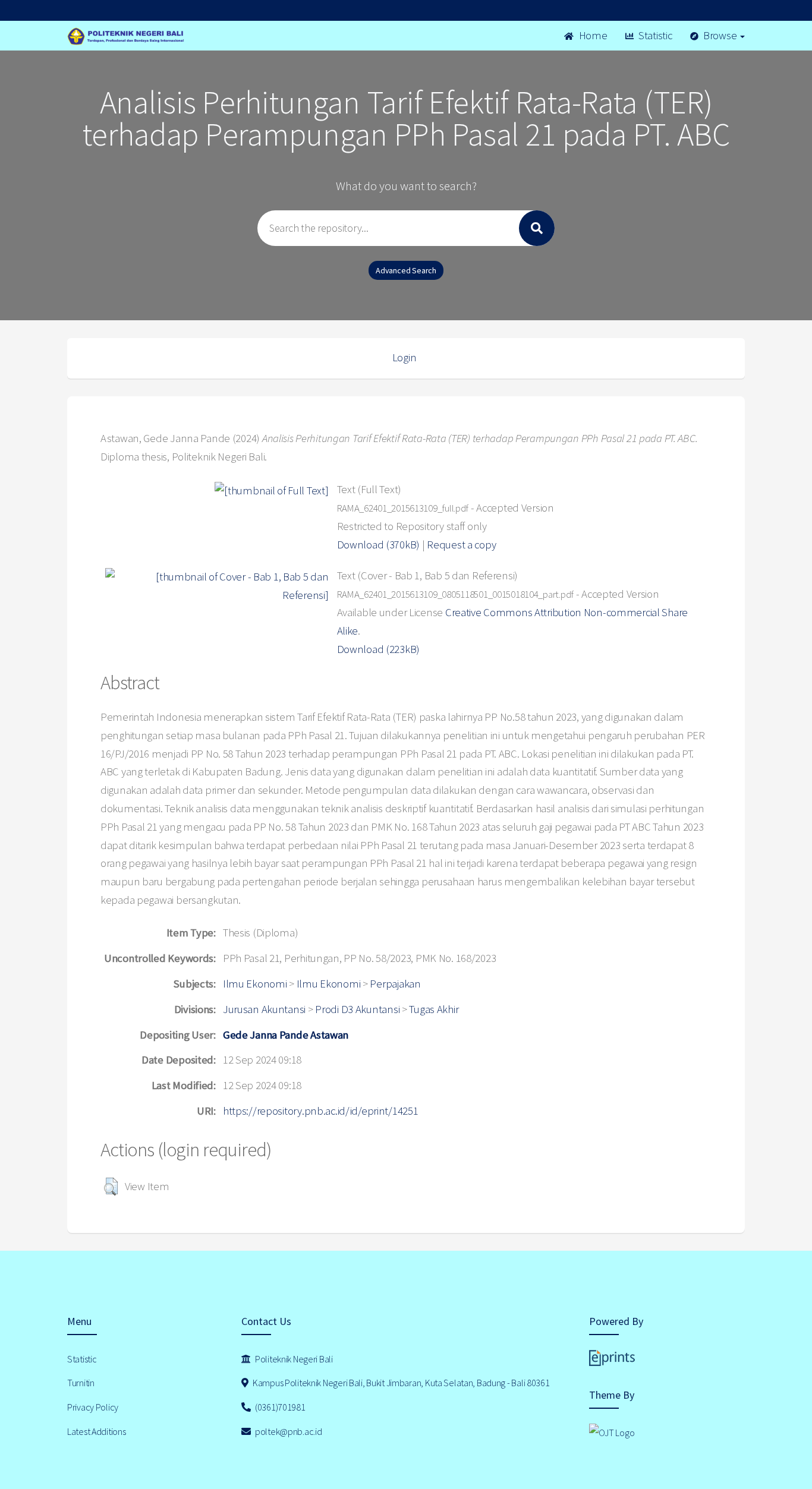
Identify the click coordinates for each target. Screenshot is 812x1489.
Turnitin (81, 1383)
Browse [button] (720, 35)
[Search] (537, 228)
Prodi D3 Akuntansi (357, 1009)
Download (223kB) (378, 649)
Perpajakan (395, 983)
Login (404, 357)
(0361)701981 (279, 1407)
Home (592, 35)
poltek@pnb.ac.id (287, 1431)
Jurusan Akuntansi (264, 1009)
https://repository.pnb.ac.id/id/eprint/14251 (320, 1111)
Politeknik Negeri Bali (293, 1359)
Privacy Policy (92, 1407)
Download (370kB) (378, 544)
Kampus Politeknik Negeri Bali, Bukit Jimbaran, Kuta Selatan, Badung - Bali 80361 (400, 1383)
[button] (111, 1186)
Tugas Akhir (433, 1009)
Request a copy (461, 544)
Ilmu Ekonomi (255, 983)
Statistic (654, 35)
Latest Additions (96, 1431)
